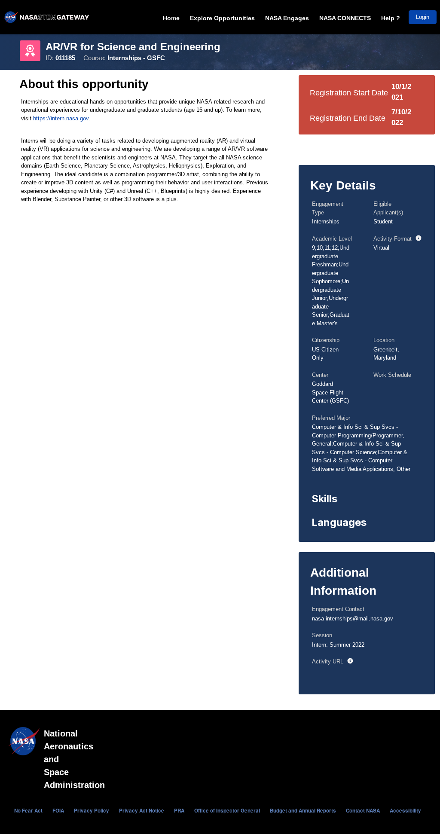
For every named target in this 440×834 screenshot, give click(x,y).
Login (422, 17)
